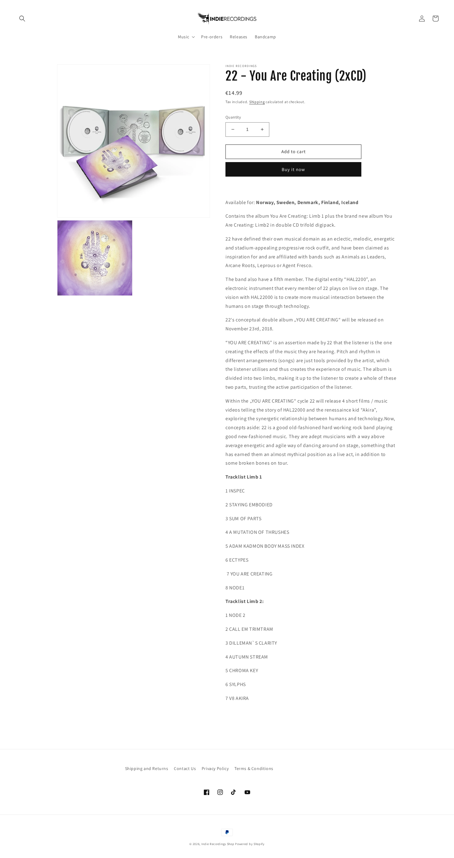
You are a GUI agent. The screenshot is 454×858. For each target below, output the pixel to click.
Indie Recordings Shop (217, 844)
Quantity (233, 117)
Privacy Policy (215, 768)
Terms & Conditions (253, 768)
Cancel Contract (304, 768)
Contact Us (185, 768)
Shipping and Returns (146, 768)
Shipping (257, 101)
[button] (22, 18)
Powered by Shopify (250, 844)
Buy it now (293, 169)
